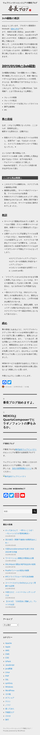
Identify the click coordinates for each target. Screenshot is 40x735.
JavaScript (9, 665)
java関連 (8, 669)
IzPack (8, 661)
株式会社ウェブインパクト (26, 449)
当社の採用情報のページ (22, 468)
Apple (7, 647)
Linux (7, 672)
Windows (9, 687)
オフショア (9, 698)
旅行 (7, 719)
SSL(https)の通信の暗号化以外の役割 (20, 564)
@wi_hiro (15, 29)
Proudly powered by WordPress (14, 731)
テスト (8, 701)
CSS (7, 658)
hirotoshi (8, 387)
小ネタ (8, 716)
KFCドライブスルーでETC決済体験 (19, 577)
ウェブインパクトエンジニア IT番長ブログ (20, 3)
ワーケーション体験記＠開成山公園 (19, 558)
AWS (7, 650)
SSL (7, 679)
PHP (7, 676)
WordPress (9, 690)
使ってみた (9, 709)
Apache (8, 643)
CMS (7, 654)
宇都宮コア (9, 712)
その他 (26, 387)
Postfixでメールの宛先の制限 (17, 570)
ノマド (8, 705)
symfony (9, 683)
